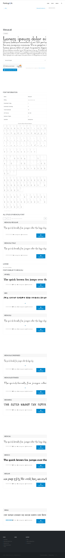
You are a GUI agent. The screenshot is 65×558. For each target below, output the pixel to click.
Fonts (52, 3)
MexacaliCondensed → (41, 8)
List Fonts (5, 539)
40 (6, 218)
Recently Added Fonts (8, 541)
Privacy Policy (51, 555)
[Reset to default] (45, 218)
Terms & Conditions (43, 555)
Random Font (6, 543)
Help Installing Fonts (30, 541)
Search (57, 3)
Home (48, 3)
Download (40, 236)
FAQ (27, 539)
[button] (24, 303)
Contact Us (29, 543)
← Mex (5, 8)
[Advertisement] (25, 19)
